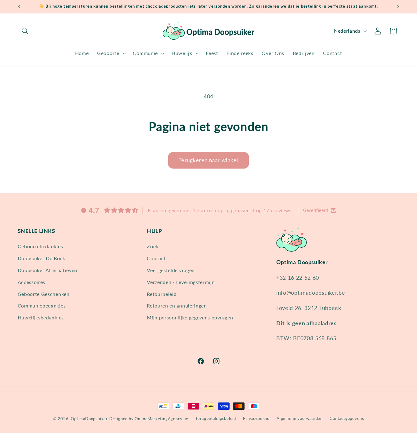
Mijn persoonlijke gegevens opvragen (190, 317)
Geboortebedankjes (40, 246)
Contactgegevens (347, 418)
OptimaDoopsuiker (89, 419)
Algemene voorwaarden (300, 418)
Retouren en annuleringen (177, 305)
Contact (156, 258)
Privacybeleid (256, 418)
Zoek (152, 246)
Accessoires (31, 282)
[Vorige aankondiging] (19, 6)
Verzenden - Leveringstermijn (181, 282)
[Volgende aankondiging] (398, 6)
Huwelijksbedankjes (41, 317)
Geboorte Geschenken (44, 294)
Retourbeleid (161, 294)
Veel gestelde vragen (171, 270)
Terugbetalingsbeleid (215, 418)
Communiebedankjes (42, 305)
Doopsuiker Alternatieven (48, 270)
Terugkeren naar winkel (208, 160)
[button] (25, 31)
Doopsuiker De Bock (41, 258)
